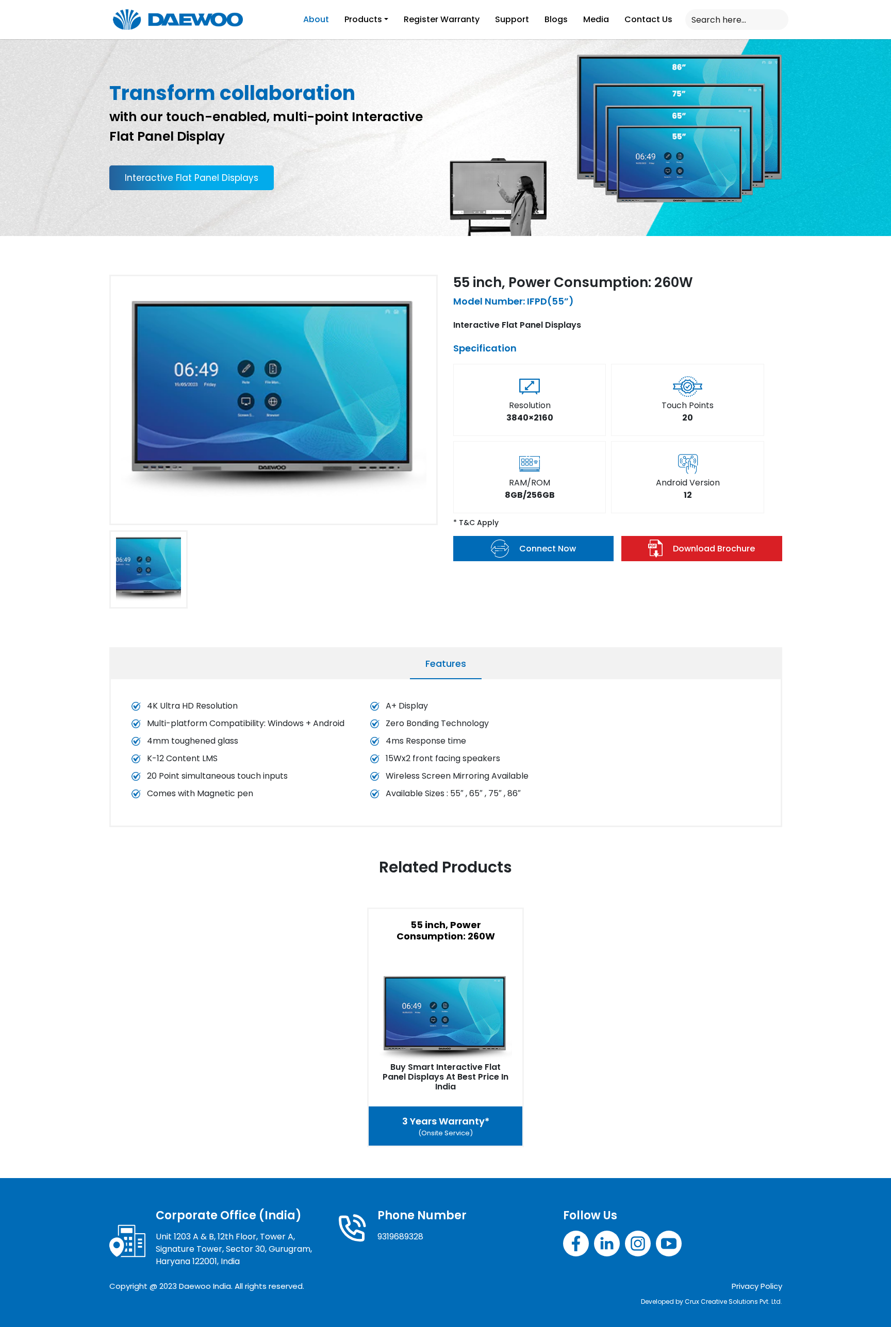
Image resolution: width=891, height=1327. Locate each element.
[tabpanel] (445, 755)
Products (363, 19)
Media (596, 19)
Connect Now (547, 549)
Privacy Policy (757, 1286)
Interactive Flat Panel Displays (191, 178)
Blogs (556, 19)
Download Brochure (714, 549)
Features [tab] (445, 663)
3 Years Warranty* (445, 1126)
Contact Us (648, 19)
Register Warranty (442, 19)
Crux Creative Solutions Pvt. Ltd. (733, 1301)
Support (512, 19)
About (316, 19)
